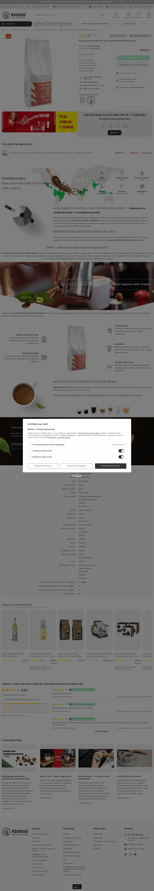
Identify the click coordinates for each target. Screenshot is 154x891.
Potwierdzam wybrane (43, 466)
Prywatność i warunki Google (59, 437)
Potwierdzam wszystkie (110, 466)
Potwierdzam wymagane (76, 466)
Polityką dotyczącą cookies (89, 433)
